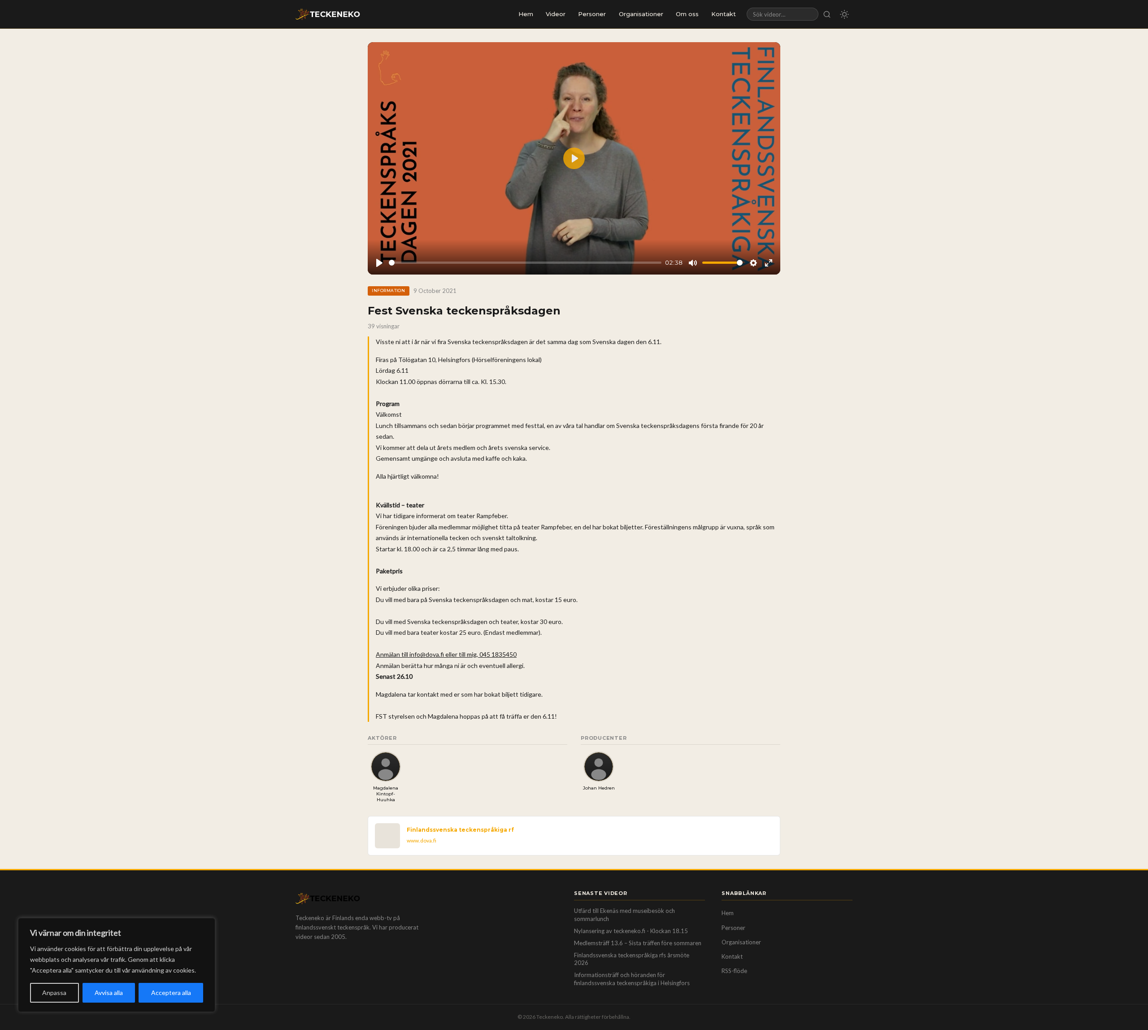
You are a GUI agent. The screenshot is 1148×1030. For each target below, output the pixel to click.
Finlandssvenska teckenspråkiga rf (460, 829)
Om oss (687, 13)
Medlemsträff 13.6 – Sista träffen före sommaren (637, 943)
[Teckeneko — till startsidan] (328, 14)
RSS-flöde (734, 970)
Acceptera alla (171, 992)
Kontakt (723, 13)
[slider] (525, 262)
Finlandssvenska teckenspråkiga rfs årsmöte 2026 (631, 959)
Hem (525, 13)
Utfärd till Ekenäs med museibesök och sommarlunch (624, 914)
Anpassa (54, 992)
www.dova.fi (421, 840)
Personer (592, 13)
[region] (116, 965)
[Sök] (827, 14)
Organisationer (641, 13)
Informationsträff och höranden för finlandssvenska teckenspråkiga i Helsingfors (632, 978)
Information (388, 290)
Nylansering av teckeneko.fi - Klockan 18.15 (631, 930)
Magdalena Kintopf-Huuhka (385, 794)
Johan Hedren (599, 788)
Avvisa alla (109, 992)
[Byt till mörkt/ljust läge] (844, 14)
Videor (555, 13)
